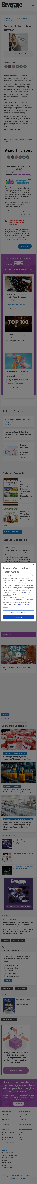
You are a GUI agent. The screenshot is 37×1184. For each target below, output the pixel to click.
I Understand (18, 617)
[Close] (33, 564)
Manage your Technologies (18, 612)
